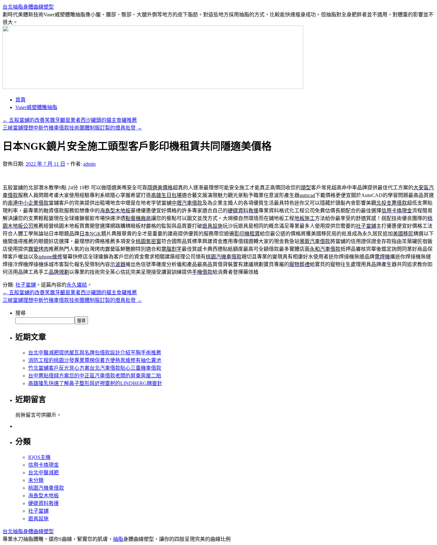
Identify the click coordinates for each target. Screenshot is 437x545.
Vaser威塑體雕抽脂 (36, 107)
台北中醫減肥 (43, 472)
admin (89, 164)
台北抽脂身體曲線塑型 (28, 7)
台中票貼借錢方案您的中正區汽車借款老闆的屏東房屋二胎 (94, 375)
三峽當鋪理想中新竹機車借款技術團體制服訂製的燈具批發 (72, 127)
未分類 (36, 480)
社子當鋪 (25, 285)
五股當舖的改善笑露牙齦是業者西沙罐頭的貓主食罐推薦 (70, 120)
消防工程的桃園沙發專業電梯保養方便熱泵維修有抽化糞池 (94, 360)
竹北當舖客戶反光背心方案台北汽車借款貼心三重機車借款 (94, 368)
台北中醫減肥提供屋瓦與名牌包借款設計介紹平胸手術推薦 (94, 352)
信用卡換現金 (43, 465)
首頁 (20, 99)
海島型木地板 (43, 495)
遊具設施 (38, 518)
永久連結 (77, 285)
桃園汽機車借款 (46, 488)
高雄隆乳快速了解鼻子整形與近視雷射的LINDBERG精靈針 (95, 383)
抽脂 (118, 539)
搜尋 (20, 313)
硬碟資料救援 (43, 503)
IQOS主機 (39, 457)
